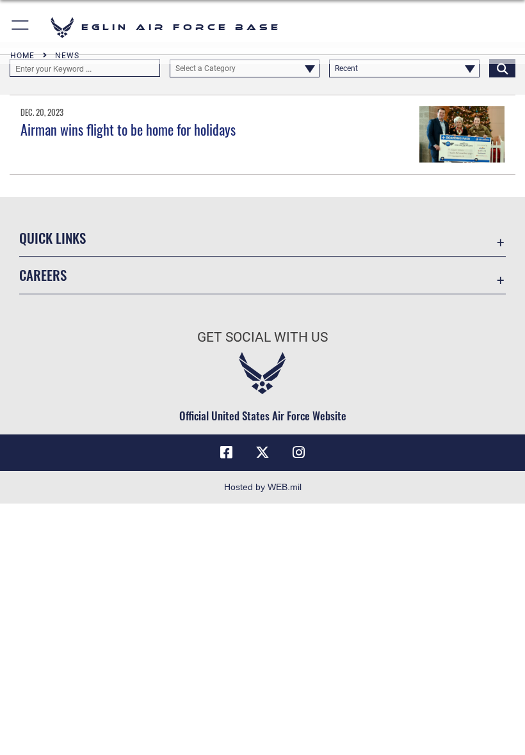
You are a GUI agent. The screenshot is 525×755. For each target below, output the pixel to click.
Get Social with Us (262, 337)
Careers (43, 275)
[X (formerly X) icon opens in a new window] (262, 452)
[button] (21, 27)
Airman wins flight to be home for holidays (128, 129)
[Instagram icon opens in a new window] (298, 452)
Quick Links (52, 238)
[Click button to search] (502, 68)
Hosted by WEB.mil (263, 487)
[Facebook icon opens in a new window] (226, 452)
